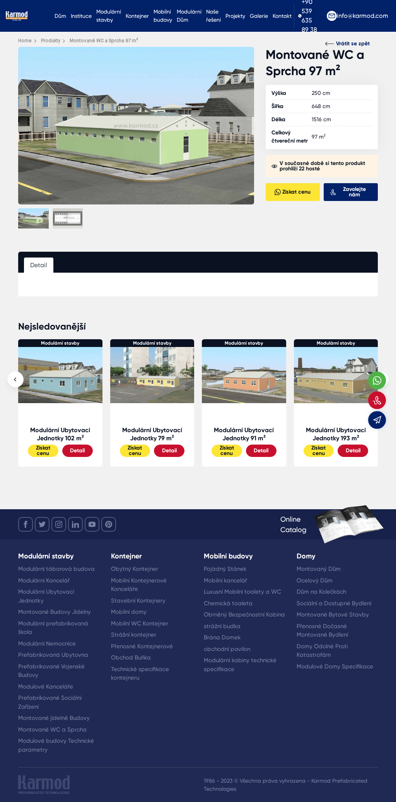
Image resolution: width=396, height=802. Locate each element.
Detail (77, 450)
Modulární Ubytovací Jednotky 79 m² (60, 434)
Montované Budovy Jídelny (54, 611)
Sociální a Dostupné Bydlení (334, 603)
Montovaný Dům (319, 568)
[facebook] (25, 524)
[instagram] (58, 524)
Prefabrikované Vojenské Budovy (51, 671)
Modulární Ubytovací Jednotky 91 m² (152, 434)
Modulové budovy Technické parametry (56, 745)
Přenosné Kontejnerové (142, 646)
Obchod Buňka (131, 657)
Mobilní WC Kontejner (139, 623)
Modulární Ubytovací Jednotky (46, 596)
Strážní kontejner (133, 634)
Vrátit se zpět (353, 43)
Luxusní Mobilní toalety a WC (242, 591)
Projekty (235, 16)
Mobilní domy (129, 611)
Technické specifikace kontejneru (140, 674)
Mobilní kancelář (225, 580)
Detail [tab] (38, 265)
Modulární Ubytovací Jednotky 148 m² (336, 434)
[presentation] (15, 379)
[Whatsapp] (377, 380)
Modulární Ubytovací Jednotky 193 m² (244, 434)
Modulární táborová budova (56, 568)
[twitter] (42, 524)
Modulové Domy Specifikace (335, 666)
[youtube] (92, 524)
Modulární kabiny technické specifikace (240, 665)
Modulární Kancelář (44, 580)
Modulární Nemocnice (47, 643)
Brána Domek (222, 637)
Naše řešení (213, 16)
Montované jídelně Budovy (54, 717)
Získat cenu (43, 451)
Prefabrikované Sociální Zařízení (50, 702)
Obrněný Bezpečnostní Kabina (244, 614)
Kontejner (137, 16)
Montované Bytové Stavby (333, 614)
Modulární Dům (189, 16)
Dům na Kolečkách (321, 591)
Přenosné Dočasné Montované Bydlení (322, 631)
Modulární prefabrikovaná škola (53, 628)
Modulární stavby (108, 16)
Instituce (81, 16)
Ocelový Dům (315, 580)
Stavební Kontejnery (138, 600)
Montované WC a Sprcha (52, 729)
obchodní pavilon (227, 649)
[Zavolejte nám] (377, 400)
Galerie (259, 16)
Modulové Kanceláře (45, 686)
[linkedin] (75, 524)
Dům (60, 16)
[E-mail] (377, 420)
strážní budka (222, 626)
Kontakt (282, 16)
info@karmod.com (362, 15)
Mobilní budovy (163, 16)
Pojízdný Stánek (225, 568)
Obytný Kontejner (134, 568)
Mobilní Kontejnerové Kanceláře (139, 585)
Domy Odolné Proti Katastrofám (322, 651)
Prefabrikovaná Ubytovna (53, 654)
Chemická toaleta (228, 603)
